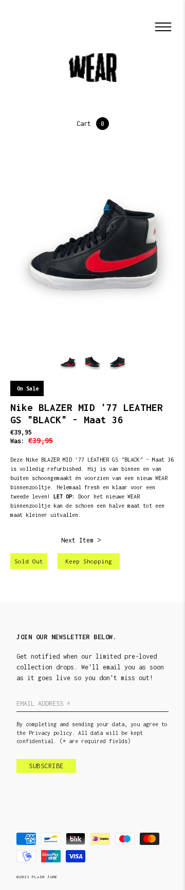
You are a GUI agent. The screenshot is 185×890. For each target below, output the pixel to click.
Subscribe (46, 766)
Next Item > (81, 540)
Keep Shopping (88, 561)
